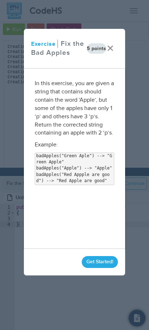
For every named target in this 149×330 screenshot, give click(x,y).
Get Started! (99, 262)
